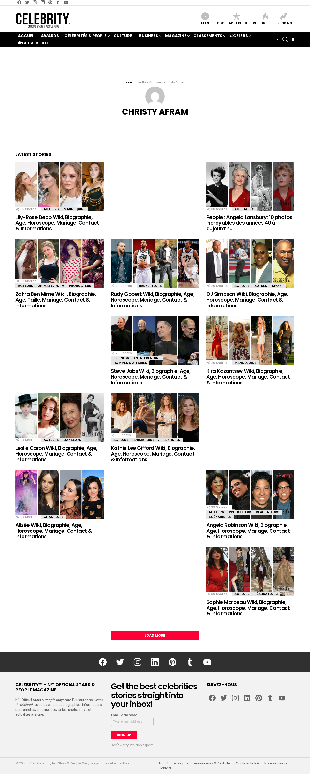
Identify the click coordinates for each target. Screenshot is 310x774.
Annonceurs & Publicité (212, 763)
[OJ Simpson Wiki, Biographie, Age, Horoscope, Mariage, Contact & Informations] (250, 263)
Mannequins (75, 209)
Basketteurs (150, 285)
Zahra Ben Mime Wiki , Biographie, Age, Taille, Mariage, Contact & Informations (56, 299)
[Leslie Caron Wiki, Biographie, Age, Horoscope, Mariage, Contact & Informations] (60, 417)
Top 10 (163, 763)
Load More (155, 635)
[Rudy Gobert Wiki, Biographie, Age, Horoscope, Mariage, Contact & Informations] (155, 263)
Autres (261, 285)
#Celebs (238, 36)
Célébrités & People (85, 36)
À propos (181, 763)
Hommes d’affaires (130, 362)
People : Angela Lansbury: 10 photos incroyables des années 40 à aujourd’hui (249, 223)
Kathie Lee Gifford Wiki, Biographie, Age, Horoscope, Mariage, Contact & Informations (153, 454)
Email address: (124, 715)
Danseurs (72, 440)
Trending (283, 23)
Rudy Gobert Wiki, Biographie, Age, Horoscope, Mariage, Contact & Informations (152, 299)
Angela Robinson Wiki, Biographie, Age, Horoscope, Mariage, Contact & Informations (248, 531)
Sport (277, 285)
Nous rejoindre (276, 763)
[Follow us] (278, 39)
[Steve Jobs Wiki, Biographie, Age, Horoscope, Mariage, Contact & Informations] (155, 340)
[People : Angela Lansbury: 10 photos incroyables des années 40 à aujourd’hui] (250, 186)
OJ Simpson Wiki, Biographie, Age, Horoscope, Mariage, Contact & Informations (247, 299)
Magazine (175, 36)
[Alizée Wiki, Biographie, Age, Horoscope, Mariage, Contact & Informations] (60, 494)
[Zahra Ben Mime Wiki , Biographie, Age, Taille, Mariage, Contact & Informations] (60, 263)
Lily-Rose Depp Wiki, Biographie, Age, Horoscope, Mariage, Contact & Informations (57, 223)
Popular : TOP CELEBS (236, 23)
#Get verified (33, 43)
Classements (208, 36)
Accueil (26, 36)
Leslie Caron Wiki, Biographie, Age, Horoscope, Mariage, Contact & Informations (56, 454)
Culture (123, 36)
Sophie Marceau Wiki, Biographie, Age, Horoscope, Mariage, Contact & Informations (248, 608)
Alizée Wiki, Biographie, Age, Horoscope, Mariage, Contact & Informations (54, 531)
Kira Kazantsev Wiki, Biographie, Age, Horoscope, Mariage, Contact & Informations (248, 376)
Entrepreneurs (147, 358)
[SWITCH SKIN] (292, 39)
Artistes (172, 440)
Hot (265, 23)
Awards (50, 36)
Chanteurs (54, 517)
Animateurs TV (51, 285)
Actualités (244, 209)
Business (148, 36)
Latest (205, 23)
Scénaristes (220, 517)
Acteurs (51, 209)
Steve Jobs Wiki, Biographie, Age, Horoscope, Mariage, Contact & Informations (151, 376)
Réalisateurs (267, 512)
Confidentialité (247, 763)
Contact (165, 768)
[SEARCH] (285, 39)
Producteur (80, 285)
